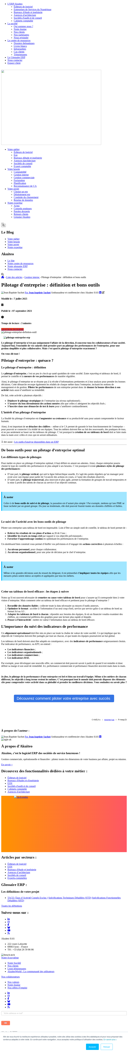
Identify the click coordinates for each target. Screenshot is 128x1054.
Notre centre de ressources (20, 263)
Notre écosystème (10, 957)
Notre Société (14, 963)
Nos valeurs (13, 982)
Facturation (19, 180)
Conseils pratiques (23, 208)
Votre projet (13, 188)
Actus (17, 205)
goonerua (109, 719)
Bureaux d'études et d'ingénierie (23, 780)
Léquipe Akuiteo (22, 217)
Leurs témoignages (16, 968)
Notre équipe (20, 29)
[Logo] (51, 144)
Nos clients (19, 32)
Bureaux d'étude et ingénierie (28, 12)
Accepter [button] (92, 1046)
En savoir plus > (110, 1039)
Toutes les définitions (11, 906)
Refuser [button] (106, 1046)
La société (12, 23)
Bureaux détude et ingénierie (28, 157)
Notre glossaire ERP (17, 266)
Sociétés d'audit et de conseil (28, 18)
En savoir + (7, 764)
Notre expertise (14, 203)
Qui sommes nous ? (23, 26)
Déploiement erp (22, 194)
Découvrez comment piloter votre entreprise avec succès (64, 698)
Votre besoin (13, 169)
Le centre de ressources (18, 40)
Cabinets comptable (23, 20)
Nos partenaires (21, 34)
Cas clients (19, 51)
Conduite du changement (26, 197)
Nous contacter (14, 60)
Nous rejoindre (21, 37)
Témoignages (20, 54)
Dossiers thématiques (24, 43)
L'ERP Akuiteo (14, 4)
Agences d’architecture (18, 872)
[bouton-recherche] (3, 225)
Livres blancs (20, 46)
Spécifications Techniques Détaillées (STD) (69, 897)
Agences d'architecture (25, 15)
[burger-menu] (2, 223)
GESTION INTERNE (12, 329)
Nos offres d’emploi (17, 987)
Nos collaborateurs (10, 976)
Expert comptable (22, 166)
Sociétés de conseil (23, 163)
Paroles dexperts (22, 211)
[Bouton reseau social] (8, 993)
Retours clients (21, 214)
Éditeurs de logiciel (23, 6)
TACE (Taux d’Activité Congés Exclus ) (27, 897)
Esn (15, 155)
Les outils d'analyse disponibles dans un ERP (36, 442)
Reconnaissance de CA (25, 186)
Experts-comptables (17, 878)
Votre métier (13, 149)
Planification (20, 183)
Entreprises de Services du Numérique (32, 9)
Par (38, 292)
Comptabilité (20, 172)
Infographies (20, 49)
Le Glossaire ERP (16, 57)
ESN (9, 783)
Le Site (11, 260)
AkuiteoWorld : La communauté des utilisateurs (30, 971)
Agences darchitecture (25, 160)
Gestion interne (21, 174)
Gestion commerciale (24, 177)
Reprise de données (23, 200)
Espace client (13, 63)
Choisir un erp (21, 191)
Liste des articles (14, 277)
